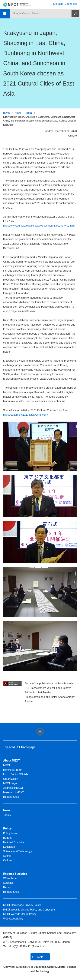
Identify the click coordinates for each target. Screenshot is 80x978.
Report (7, 887)
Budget (7, 837)
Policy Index (10, 833)
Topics (29, 112)
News (18, 112)
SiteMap (58, 3)
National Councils (13, 842)
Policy (7, 828)
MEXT (6, 765)
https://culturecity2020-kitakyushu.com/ (25, 414)
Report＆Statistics (15, 873)
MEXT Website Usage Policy (19, 914)
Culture (7, 860)
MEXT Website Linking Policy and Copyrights (29, 909)
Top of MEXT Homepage (19, 747)
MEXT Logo (10, 783)
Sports (7, 855)
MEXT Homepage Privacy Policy (22, 905)
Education (9, 846)
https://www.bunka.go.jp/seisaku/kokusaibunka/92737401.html (39, 225)
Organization (10, 778)
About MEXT (11, 760)
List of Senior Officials (15, 774)
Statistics (8, 882)
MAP (40, 956)
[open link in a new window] (12, 685)
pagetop (40, 731)
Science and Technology (17, 851)
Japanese (71, 3)
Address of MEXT (13, 787)
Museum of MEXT (13, 792)
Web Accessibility (13, 918)
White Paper (10, 878)
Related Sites (11, 796)
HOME (6, 112)
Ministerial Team (12, 769)
